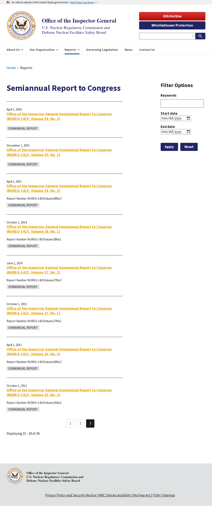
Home (11, 68)
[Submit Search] (200, 36)
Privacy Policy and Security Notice (70, 495)
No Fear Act (142, 495)
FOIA (156, 495)
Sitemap (168, 495)
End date (168, 126)
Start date (169, 113)
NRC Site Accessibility (115, 495)
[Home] (21, 37)
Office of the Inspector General (79, 20)
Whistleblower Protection (172, 25)
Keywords (168, 95)
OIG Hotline (172, 16)
